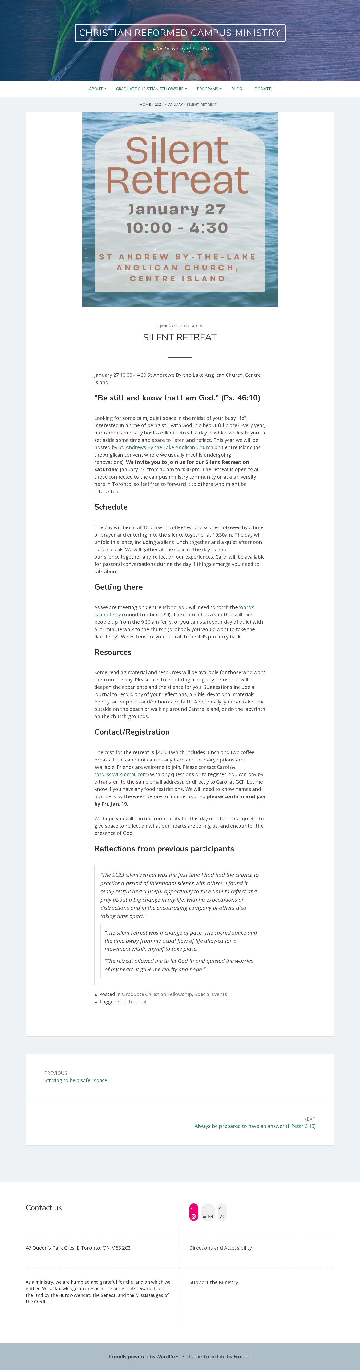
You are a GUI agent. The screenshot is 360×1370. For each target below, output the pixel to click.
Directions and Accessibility (220, 1247)
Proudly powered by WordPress (145, 1356)
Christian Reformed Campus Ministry (180, 33)
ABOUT (96, 89)
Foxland (243, 1356)
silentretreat (132, 1001)
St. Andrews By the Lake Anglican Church (166, 447)
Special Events (210, 994)
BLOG (236, 89)
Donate (263, 89)
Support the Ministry (213, 1282)
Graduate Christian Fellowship (150, 89)
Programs (207, 89)
